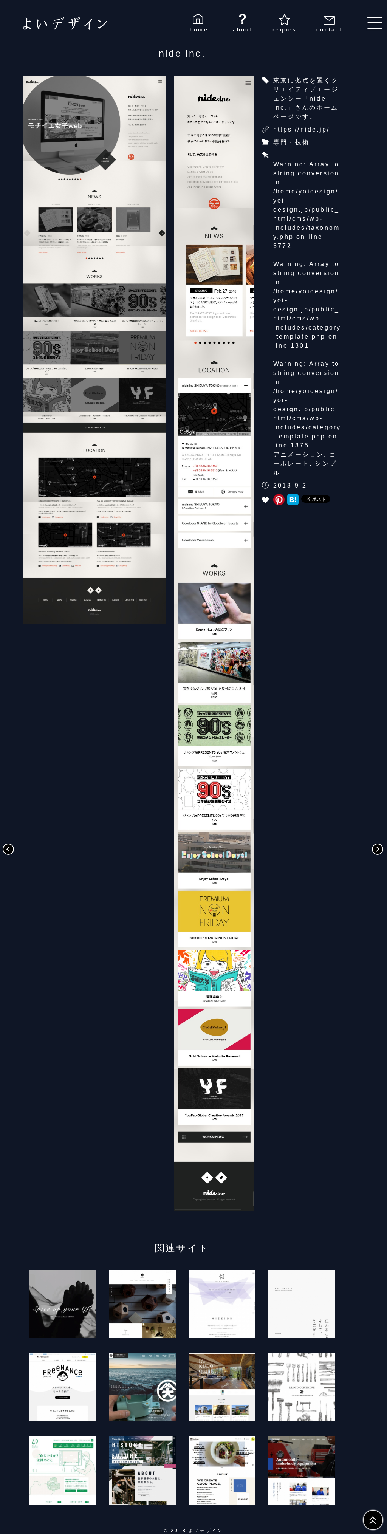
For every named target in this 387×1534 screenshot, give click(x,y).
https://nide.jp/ (301, 129)
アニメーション (298, 454)
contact (329, 29)
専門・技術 (291, 142)
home (199, 29)
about (242, 29)
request (285, 29)
